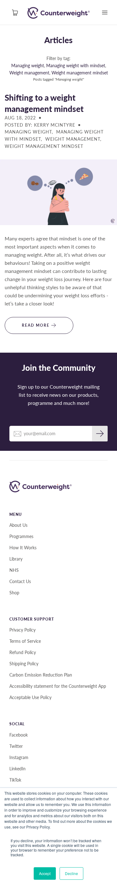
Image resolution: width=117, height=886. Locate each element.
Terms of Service (25, 641)
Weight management (29, 72)
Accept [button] (45, 873)
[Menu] (104, 12)
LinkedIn (17, 768)
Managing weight (27, 65)
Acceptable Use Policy (30, 697)
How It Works (23, 547)
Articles (58, 40)
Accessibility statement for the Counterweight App (57, 686)
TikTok (15, 780)
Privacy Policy (22, 629)
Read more (36, 325)
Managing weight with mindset (75, 65)
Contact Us (20, 581)
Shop (14, 592)
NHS (14, 570)
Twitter (16, 746)
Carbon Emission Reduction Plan (40, 674)
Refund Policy (22, 652)
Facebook (18, 734)
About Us (18, 525)
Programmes (21, 536)
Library (15, 558)
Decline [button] (71, 873)
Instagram (18, 757)
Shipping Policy (23, 663)
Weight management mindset (79, 72)
